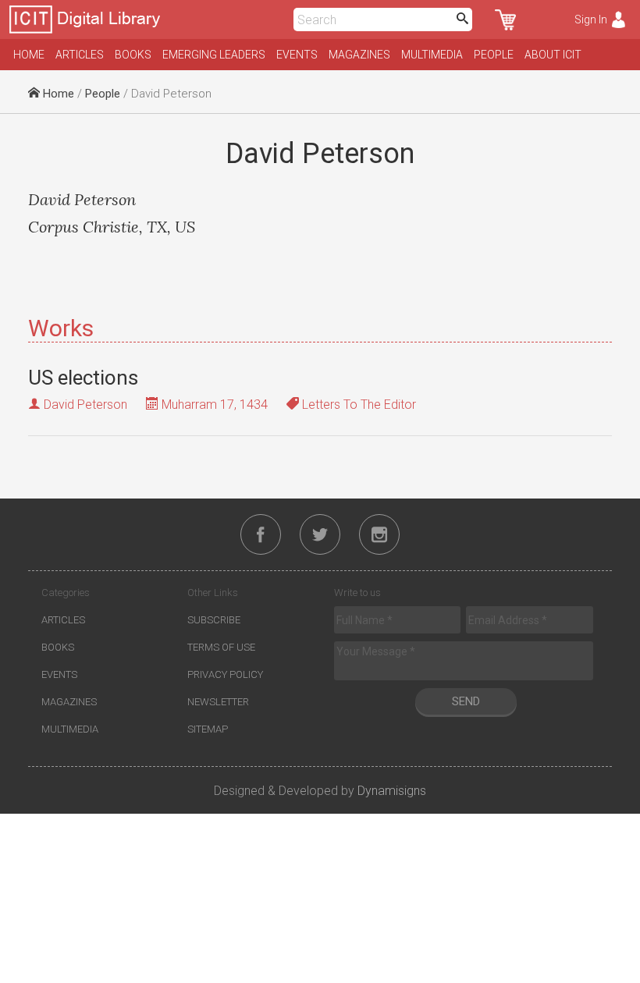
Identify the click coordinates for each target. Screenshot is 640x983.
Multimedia (432, 54)
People (494, 54)
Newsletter (218, 702)
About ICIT (552, 54)
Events (297, 54)
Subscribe (213, 620)
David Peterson (85, 404)
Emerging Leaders (213, 54)
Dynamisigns (391, 790)
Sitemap (207, 729)
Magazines (359, 54)
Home (28, 54)
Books (133, 54)
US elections (83, 377)
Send (466, 701)
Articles (79, 54)
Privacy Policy (225, 674)
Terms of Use (221, 647)
